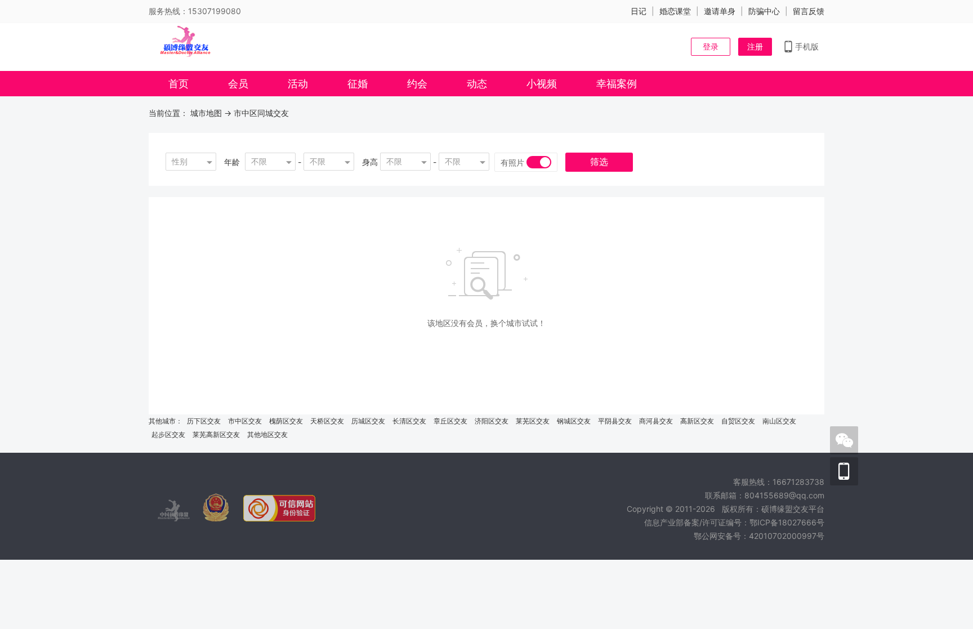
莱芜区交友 (533, 421)
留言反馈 (808, 11)
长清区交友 (409, 421)
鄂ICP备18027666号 (786, 522)
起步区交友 (168, 434)
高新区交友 (697, 421)
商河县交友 (656, 421)
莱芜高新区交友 (216, 434)
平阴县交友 (615, 421)
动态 (477, 84)
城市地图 (206, 113)
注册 (755, 46)
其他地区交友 (267, 434)
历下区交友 (204, 421)
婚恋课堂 (675, 11)
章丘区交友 (450, 421)
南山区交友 (779, 421)
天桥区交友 (327, 421)
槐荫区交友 (286, 421)
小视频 (541, 84)
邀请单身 (719, 11)
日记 (638, 11)
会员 (238, 84)
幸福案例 (616, 84)
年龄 (232, 162)
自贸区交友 (738, 421)
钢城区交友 (574, 421)
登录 (710, 46)
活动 (298, 84)
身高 (370, 162)
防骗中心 (764, 11)
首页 (178, 84)
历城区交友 (368, 421)
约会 (417, 84)
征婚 (357, 84)
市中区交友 (245, 421)
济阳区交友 (491, 421)
